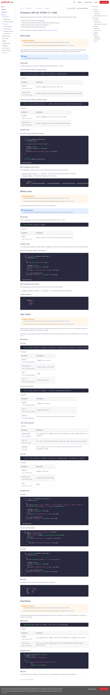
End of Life (4, 53)
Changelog (4, 45)
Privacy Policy (4, 692)
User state (95, 26)
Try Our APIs (104, 2)
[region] (55, 690)
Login (95, 2)
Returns (96, 32)
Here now (95, 9)
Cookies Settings (92, 689)
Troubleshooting (6, 43)
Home (2, 6)
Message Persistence (8, 31)
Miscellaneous (6, 33)
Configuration (6, 19)
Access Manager (7, 26)
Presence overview (52, 30)
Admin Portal (65, 42)
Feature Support (6, 48)
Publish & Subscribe (8, 21)
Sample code (97, 13)
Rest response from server (100, 15)
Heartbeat (95, 34)
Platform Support (6, 50)
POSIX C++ (29, 8)
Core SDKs (4, 12)
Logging (4, 41)
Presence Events (70, 45)
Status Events (5, 38)
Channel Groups (7, 29)
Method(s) (96, 11)
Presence (5, 24)
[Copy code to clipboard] (87, 73)
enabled (49, 42)
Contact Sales (88, 2)
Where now (95, 18)
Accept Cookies (104, 689)
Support (80, 2)
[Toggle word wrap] (85, 179)
